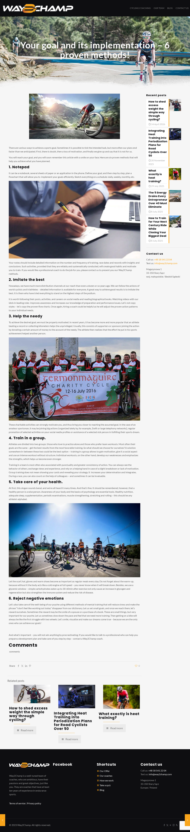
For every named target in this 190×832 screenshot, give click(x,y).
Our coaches (106, 775)
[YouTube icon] (170, 825)
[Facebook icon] (164, 825)
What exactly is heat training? (119, 715)
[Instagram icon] (173, 825)
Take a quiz (105, 785)
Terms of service (17, 803)
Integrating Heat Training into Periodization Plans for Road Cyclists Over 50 (73, 721)
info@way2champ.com (165, 263)
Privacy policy (34, 803)
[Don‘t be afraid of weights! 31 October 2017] (2, 820)
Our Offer (105, 771)
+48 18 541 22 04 (163, 259)
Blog (102, 790)
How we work (107, 780)
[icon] (177, 825)
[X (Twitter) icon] (167, 825)
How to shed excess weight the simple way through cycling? (28, 714)
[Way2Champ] (38, 8)
